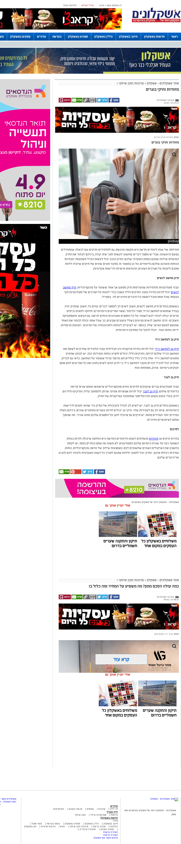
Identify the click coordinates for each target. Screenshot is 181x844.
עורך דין (169, 634)
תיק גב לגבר (150, 391)
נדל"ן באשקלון (103, 37)
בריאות (114, 814)
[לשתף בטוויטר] (102, 101)
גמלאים (90, 808)
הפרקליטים (58, 808)
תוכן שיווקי (80, 814)
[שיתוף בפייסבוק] (113, 101)
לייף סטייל (112, 812)
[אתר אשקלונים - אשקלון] (164, 798)
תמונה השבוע (107, 829)
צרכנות (101, 808)
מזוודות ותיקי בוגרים (163, 137)
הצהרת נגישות (110, 832)
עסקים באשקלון (20, 37)
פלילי (115, 820)
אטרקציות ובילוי (98, 814)
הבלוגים (114, 826)
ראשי (174, 37)
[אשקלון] (156, 21)
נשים (62, 826)
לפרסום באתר (70, 5)
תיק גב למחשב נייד (167, 349)
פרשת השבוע (75, 808)
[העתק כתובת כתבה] (89, 101)
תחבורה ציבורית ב (87, 829)
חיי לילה (114, 808)
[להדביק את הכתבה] (76, 473)
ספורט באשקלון (78, 37)
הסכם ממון (159, 634)
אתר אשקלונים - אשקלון (162, 83)
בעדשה (57, 37)
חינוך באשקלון (128, 37)
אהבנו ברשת (99, 826)
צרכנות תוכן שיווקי (131, 83)
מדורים (41, 37)
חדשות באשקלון (154, 37)
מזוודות (153, 439)
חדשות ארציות (48, 826)
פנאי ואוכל (37, 823)
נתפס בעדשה (53, 823)
